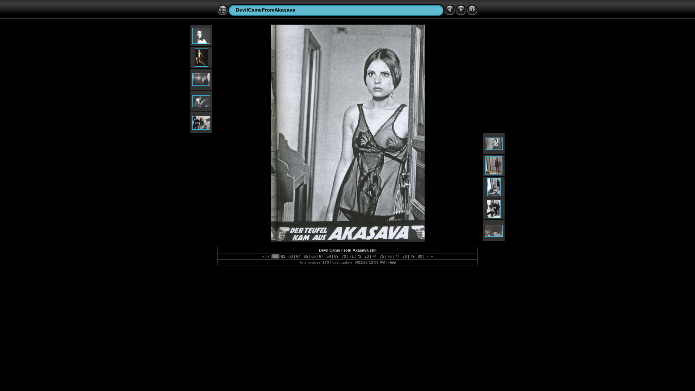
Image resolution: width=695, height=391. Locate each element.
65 (306, 256)
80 (420, 256)
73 (366, 256)
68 (328, 256)
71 (351, 256)
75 (382, 256)
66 (313, 256)
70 (344, 256)
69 (336, 256)
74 (374, 256)
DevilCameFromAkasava (265, 10)
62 (283, 256)
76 (389, 256)
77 (397, 256)
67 (321, 256)
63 (290, 256)
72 (359, 256)
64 (298, 256)
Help (392, 262)
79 (412, 256)
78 (404, 256)
